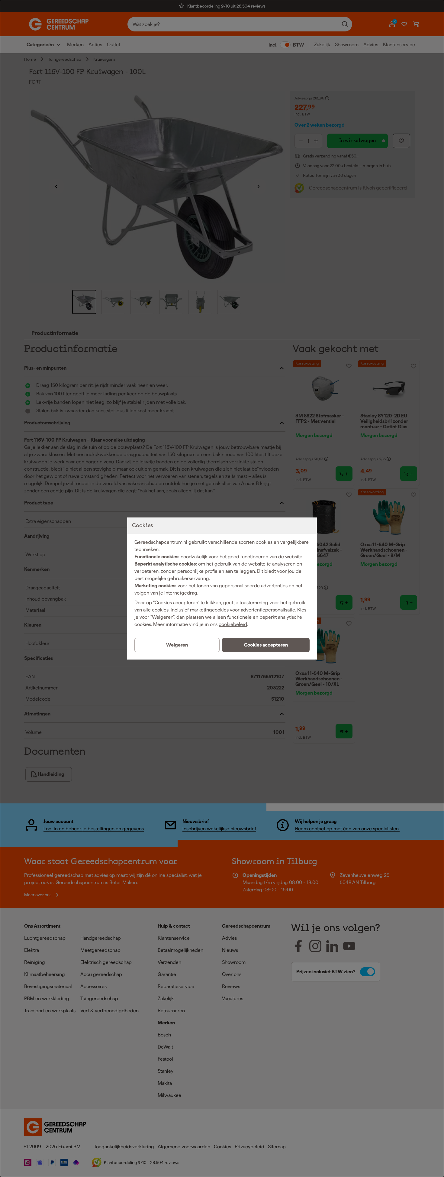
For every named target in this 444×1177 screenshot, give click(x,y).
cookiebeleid (233, 624)
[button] (266, 645)
